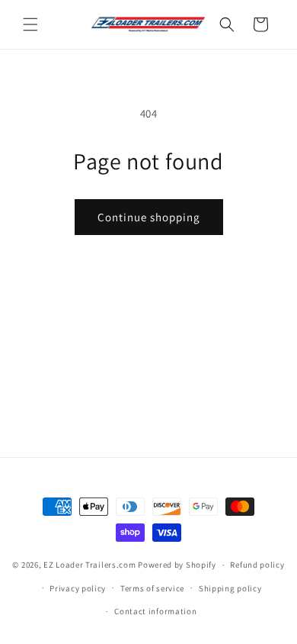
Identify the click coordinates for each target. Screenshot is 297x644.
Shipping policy (230, 588)
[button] (30, 24)
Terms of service (152, 588)
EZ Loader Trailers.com (89, 564)
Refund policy (257, 564)
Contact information (155, 611)
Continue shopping (148, 217)
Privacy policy (78, 588)
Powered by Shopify (177, 564)
